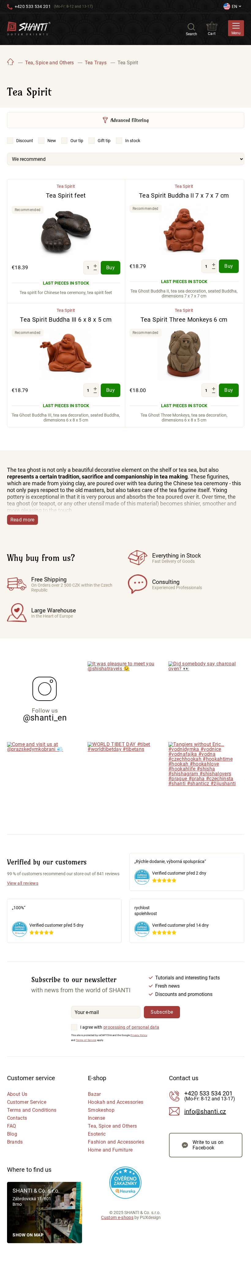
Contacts (17, 1118)
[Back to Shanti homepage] (29, 28)
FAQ (11, 1126)
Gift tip (104, 140)
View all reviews (22, 883)
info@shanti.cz (205, 1111)
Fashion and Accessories (116, 1142)
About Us (17, 1094)
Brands (15, 1142)
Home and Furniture (110, 1150)
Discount (24, 140)
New (51, 140)
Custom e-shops (117, 1217)
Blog (12, 1134)
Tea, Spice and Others (112, 1126)
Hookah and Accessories (115, 1102)
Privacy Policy (138, 1035)
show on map (28, 1234)
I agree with (91, 1027)
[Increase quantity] (95, 265)
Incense (96, 1118)
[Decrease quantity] (95, 270)
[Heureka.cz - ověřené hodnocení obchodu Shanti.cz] (125, 1183)
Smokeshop (101, 1110)
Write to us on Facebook (208, 1145)
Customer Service (26, 1102)
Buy (110, 268)
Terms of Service (86, 1040)
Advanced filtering (130, 120)
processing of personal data (131, 1027)
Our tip (76, 140)
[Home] (10, 62)
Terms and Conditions (32, 1110)
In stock (132, 140)
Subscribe (162, 1012)
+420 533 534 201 (33, 6)
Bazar (94, 1094)
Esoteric (97, 1134)
